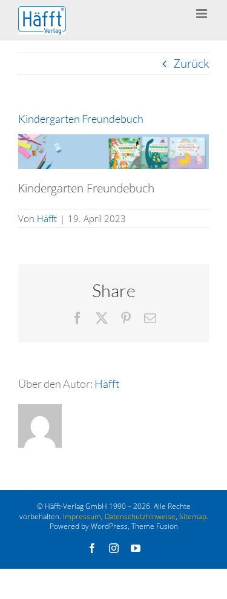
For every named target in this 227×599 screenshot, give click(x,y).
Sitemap (192, 516)
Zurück (191, 63)
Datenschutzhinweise (140, 516)
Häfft (47, 218)
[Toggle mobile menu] (202, 13)
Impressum (82, 516)
